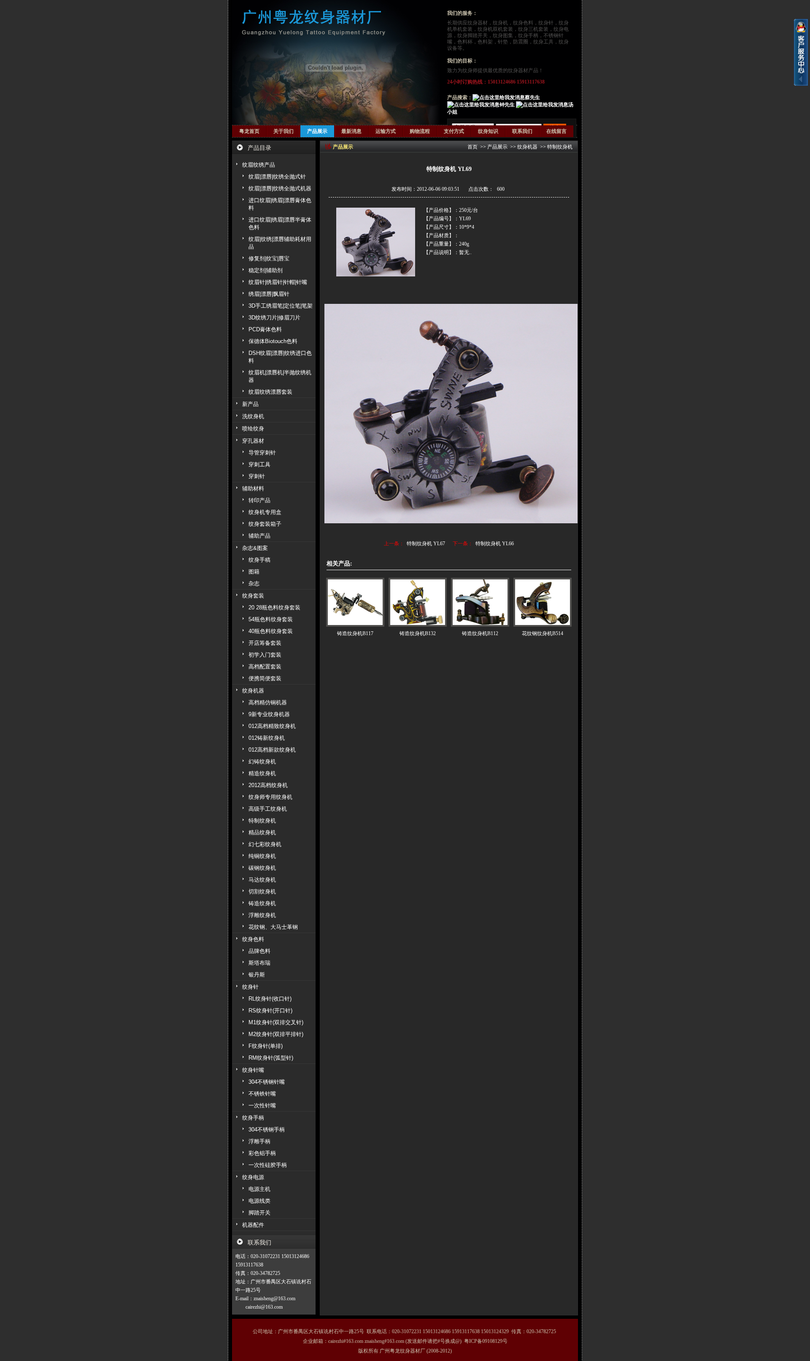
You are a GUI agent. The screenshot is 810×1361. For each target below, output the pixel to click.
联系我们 (522, 131)
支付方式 (454, 131)
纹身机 (500, 23)
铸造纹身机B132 (418, 633)
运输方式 (385, 131)
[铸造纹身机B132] (417, 602)
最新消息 (351, 131)
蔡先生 (532, 97)
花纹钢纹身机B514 (542, 633)
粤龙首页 (249, 131)
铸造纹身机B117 (355, 633)
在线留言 (556, 131)
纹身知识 (488, 131)
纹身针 (546, 23)
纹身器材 (477, 23)
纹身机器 (527, 147)
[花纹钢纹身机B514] (542, 602)
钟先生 (507, 105)
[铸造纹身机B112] (480, 602)
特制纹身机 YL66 (494, 544)
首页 (472, 147)
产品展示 (317, 131)
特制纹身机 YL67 (426, 544)
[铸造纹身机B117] (355, 602)
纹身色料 (523, 23)
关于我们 (283, 131)
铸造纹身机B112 (480, 633)
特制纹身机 (559, 147)
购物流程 (420, 131)
